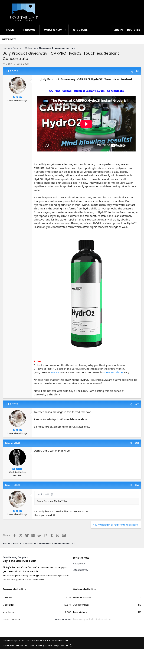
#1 (137, 71)
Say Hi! (55, 372)
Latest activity (80, 570)
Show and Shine (113, 372)
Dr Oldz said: (43, 494)
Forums (29, 30)
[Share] (131, 71)
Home (10, 30)
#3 (137, 443)
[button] (65, 30)
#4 (137, 485)
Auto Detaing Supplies (15, 557)
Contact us (8, 645)
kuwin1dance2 (63, 619)
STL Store (80, 30)
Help (56, 645)
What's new (53, 30)
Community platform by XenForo (35, 640)
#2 (137, 404)
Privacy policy (44, 645)
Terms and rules (25, 645)
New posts (9, 39)
